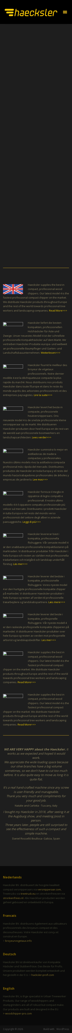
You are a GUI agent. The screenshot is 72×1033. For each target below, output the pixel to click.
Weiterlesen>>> (50, 352)
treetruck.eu (28, 893)
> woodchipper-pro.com (17, 1013)
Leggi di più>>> (32, 522)
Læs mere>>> (56, 602)
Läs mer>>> (20, 564)
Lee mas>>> (40, 479)
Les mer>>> (49, 640)
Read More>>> (58, 310)
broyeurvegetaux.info (18, 941)
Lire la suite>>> (43, 395)
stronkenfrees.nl (13, 898)
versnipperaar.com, (49, 889)
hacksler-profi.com (42, 975)
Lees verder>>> (41, 437)
